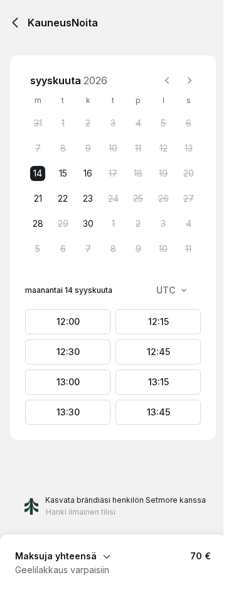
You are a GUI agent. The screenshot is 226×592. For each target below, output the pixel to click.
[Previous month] (167, 80)
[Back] (15, 23)
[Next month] (190, 80)
